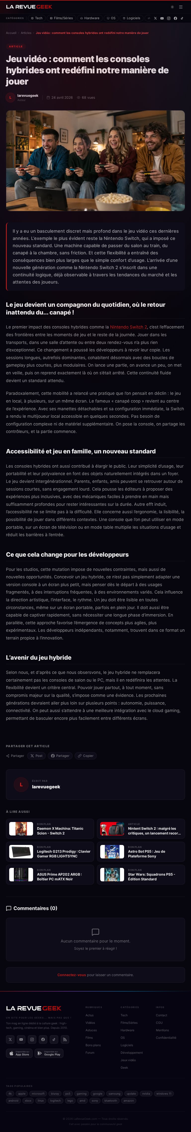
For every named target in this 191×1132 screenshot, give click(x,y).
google (97, 1093)
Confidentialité (166, 1037)
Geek (124, 1067)
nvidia (146, 1093)
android (13, 1100)
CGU (159, 1023)
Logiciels (133, 18)
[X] (155, 18)
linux (41, 1100)
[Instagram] (169, 18)
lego (70, 1100)
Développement (132, 1052)
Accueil (11, 33)
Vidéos (90, 1023)
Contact (161, 1015)
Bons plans (93, 1045)
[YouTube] (162, 18)
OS (113, 18)
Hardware (91, 18)
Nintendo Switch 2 (128, 326)
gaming (82, 1093)
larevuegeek (27, 95)
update (131, 1093)
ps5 (67, 1093)
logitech (55, 1100)
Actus (90, 1015)
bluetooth (110, 1100)
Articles (26, 33)
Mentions (162, 1030)
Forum (90, 1052)
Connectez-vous (71, 975)
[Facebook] (175, 18)
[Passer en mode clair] (172, 7)
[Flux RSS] (65, 1039)
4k (10, 1093)
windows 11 (163, 1093)
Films (89, 1037)
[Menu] (181, 7)
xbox (28, 1100)
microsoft (38, 1093)
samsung (114, 1093)
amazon (129, 1100)
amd (82, 1100)
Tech (39, 18)
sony (95, 1100)
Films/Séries (63, 18)
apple (21, 1093)
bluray (55, 1093)
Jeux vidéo (128, 1060)
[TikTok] (182, 18)
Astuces (91, 1030)
